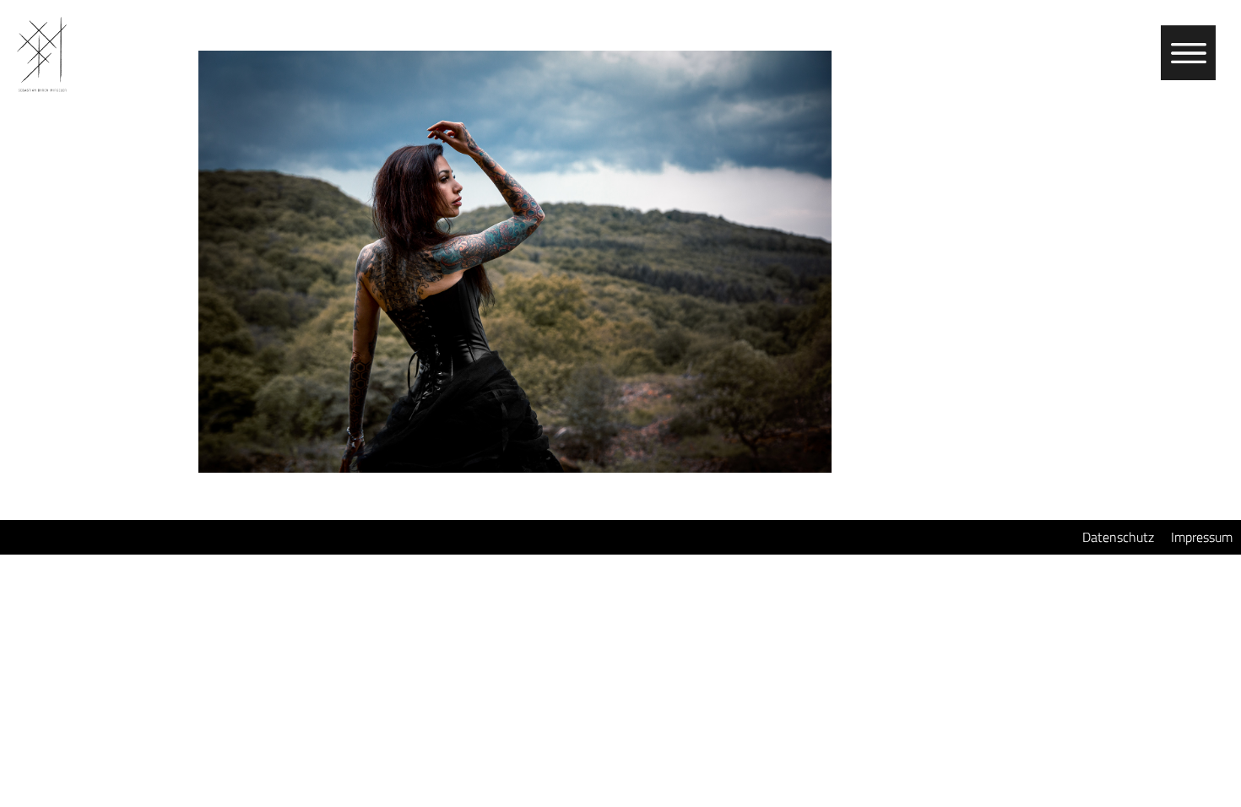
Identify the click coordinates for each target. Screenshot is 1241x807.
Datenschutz (1118, 537)
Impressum (1202, 537)
